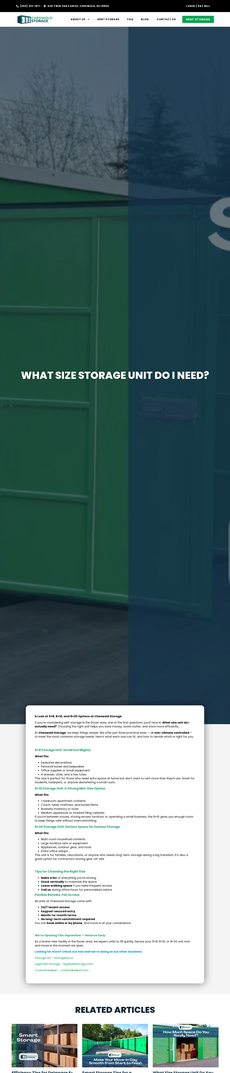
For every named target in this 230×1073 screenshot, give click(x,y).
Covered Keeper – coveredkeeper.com (62, 970)
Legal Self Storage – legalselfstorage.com (64, 964)
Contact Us (166, 19)
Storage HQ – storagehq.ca (54, 958)
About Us (78, 19)
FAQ (130, 19)
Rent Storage (108, 19)
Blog (145, 19)
